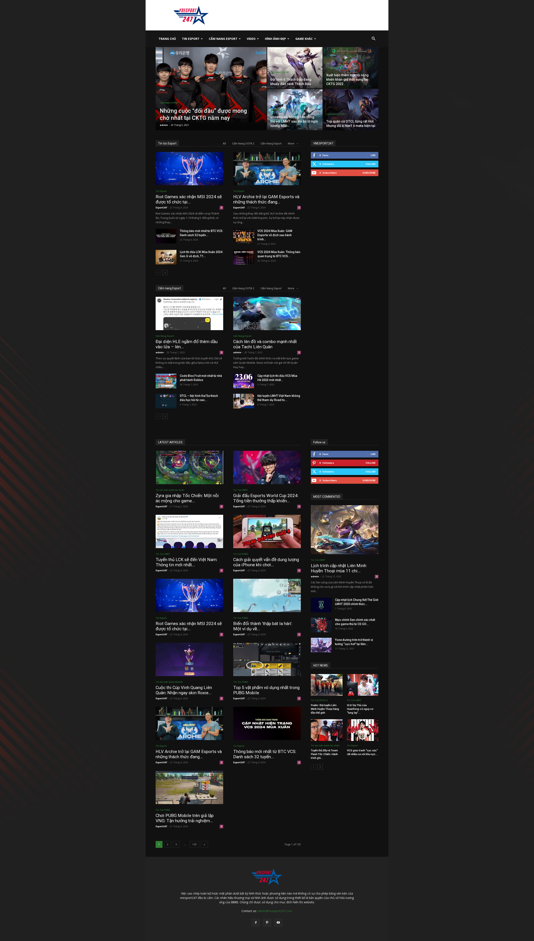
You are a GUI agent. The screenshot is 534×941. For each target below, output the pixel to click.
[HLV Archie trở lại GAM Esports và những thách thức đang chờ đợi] (267, 168)
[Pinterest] (267, 922)
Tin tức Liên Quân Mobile (169, 681)
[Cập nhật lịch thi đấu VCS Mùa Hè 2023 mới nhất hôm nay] (243, 381)
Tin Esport (190, 39)
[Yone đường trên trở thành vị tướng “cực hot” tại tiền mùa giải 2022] (321, 645)
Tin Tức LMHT (240, 490)
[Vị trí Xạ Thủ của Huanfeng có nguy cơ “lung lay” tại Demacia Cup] (363, 685)
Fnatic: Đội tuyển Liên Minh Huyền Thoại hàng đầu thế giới (325, 709)
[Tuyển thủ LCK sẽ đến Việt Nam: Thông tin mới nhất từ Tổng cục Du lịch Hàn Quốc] (189, 531)
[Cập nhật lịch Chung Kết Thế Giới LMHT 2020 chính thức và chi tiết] (321, 605)
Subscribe (369, 172)
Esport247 (161, 207)
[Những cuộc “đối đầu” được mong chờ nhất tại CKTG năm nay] (211, 84)
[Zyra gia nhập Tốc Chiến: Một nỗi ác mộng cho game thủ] (189, 467)
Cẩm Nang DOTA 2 (243, 143)
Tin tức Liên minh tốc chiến (170, 490)
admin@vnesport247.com (275, 911)
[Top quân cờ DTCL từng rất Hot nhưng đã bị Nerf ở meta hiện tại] (350, 109)
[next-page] (165, 272)
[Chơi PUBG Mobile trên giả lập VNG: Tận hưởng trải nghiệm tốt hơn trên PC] (189, 787)
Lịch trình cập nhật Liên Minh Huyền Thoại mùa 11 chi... (338, 568)
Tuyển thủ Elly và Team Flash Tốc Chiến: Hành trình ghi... (324, 754)
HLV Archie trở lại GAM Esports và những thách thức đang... (266, 199)
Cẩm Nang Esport (223, 39)
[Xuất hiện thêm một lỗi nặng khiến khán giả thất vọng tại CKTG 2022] (350, 67)
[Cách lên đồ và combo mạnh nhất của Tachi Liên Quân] (267, 313)
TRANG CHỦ (167, 39)
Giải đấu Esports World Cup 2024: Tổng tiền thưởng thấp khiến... (265, 498)
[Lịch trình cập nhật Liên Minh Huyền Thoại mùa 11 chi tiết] (344, 529)
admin (164, 125)
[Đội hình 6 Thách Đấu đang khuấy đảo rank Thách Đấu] (294, 67)
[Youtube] (278, 922)
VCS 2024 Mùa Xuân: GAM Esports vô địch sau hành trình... (274, 235)
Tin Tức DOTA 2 (319, 700)
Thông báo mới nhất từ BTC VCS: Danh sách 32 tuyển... (264, 754)
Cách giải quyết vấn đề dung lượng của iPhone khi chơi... (266, 562)
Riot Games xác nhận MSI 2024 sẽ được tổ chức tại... (189, 199)
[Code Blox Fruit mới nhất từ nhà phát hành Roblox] (166, 381)
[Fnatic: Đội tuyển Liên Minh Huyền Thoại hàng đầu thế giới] (327, 685)
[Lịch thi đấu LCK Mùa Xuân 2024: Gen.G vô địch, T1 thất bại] (166, 257)
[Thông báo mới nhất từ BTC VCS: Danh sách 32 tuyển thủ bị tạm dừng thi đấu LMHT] (166, 236)
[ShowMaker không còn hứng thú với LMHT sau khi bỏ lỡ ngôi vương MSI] (294, 109)
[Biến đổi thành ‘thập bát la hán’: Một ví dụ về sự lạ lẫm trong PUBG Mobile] (267, 595)
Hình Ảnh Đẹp (275, 39)
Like (373, 155)
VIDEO (251, 39)
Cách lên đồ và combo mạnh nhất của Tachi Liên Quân (265, 344)
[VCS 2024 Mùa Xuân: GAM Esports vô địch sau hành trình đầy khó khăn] (243, 236)
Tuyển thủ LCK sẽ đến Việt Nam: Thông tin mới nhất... (186, 562)
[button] (373, 39)
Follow (370, 163)
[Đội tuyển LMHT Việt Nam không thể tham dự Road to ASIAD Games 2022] (243, 401)
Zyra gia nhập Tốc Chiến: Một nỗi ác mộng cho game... (187, 498)
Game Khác (304, 39)
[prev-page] (158, 272)
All (224, 143)
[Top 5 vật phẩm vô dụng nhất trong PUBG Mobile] (267, 659)
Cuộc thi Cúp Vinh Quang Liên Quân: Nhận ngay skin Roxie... (184, 690)
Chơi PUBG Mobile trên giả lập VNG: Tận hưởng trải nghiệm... (185, 818)
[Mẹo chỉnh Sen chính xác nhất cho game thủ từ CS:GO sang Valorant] (321, 625)
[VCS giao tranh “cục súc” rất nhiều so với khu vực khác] (363, 730)
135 (194, 844)
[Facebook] (256, 922)
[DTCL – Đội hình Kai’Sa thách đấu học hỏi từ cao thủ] (166, 401)
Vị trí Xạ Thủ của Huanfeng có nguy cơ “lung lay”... (360, 709)
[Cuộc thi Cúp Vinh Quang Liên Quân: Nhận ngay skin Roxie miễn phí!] (189, 659)
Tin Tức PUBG (240, 554)
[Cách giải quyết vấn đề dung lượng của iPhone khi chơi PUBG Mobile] (267, 531)
